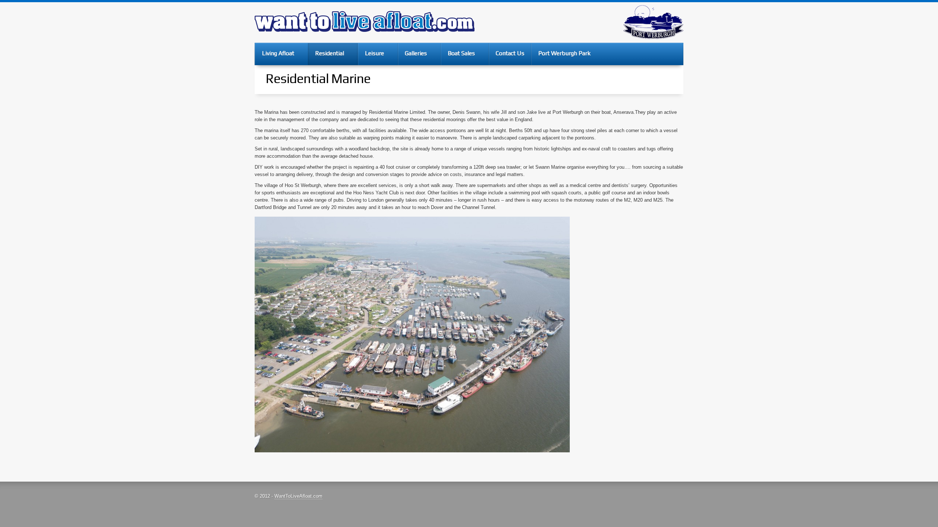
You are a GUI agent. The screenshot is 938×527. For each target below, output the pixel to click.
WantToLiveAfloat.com (298, 496)
